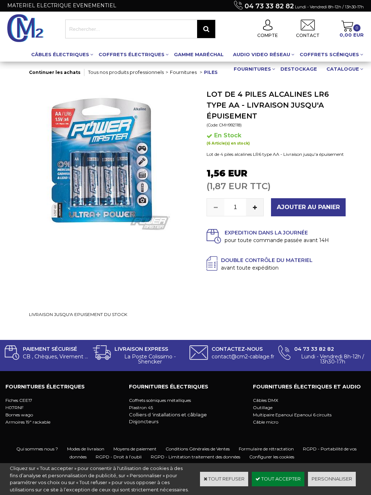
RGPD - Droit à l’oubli (119, 456)
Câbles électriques (60, 54)
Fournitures (252, 69)
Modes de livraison (85, 449)
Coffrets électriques (131, 54)
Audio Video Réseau (261, 54)
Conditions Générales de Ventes (198, 449)
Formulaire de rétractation (266, 449)
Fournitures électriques (45, 386)
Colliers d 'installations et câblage (168, 414)
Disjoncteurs (143, 421)
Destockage (298, 69)
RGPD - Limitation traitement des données (195, 456)
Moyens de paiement (135, 449)
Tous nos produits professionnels (126, 72)
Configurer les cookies (271, 456)
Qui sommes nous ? (37, 449)
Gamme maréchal (199, 54)
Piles (210, 72)
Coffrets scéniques (329, 54)
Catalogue (342, 69)
